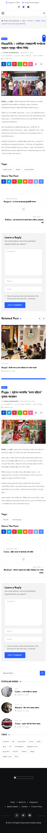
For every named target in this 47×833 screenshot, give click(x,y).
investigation (19, 746)
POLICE (15, 751)
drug (4, 746)
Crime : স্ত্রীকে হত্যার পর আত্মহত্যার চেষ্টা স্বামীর (18, 552)
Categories (33, 802)
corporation (21, 742)
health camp (7, 169)
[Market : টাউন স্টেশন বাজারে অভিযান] (6, 707)
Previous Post (11, 199)
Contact (24, 807)
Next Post (37, 217)
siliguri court (7, 756)
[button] (40, 319)
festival (5, 520)
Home (12, 802)
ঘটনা (2, 363)
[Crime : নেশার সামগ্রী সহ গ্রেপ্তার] (6, 691)
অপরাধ (16, 688)
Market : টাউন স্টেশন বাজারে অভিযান (27, 708)
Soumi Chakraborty (11, 52)
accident (6, 742)
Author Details (12, 807)
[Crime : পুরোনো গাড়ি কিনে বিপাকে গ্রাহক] (6, 723)
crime (31, 742)
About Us (22, 802)
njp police (6, 751)
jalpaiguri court (32, 746)
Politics (24, 751)
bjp (13, 742)
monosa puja (16, 520)
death (39, 742)
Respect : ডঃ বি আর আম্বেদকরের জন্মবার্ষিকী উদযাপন (20, 202)
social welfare (29, 169)
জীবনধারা (6, 363)
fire (10, 746)
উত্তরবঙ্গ (17, 704)
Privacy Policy (36, 807)
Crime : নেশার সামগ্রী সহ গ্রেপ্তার (26, 692)
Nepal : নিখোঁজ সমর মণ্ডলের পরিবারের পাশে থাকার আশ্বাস (19, 368)
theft (16, 756)
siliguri (18, 169)
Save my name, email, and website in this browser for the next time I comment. (23, 297)
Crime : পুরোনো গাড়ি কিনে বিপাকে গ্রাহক (27, 724)
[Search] (44, 13)
